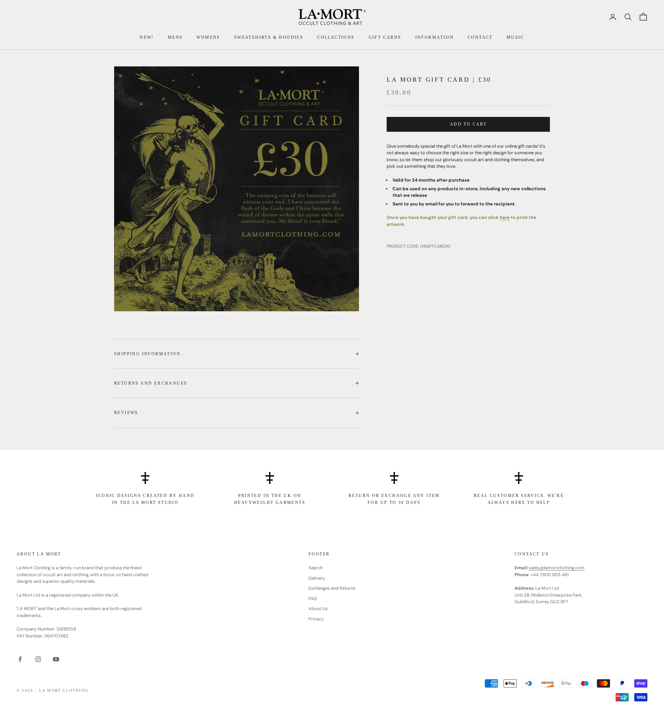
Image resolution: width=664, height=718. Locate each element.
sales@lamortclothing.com (556, 568)
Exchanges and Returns (332, 588)
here (505, 217)
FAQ (312, 598)
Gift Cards (385, 37)
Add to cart (468, 124)
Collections (335, 37)
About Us (318, 608)
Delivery (316, 578)
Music (515, 37)
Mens (175, 37)
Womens (208, 37)
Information (434, 37)
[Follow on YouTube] (56, 659)
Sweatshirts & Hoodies (268, 37)
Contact (480, 37)
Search (315, 568)
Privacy (316, 619)
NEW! (147, 37)
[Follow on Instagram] (38, 659)
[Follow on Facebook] (20, 659)
